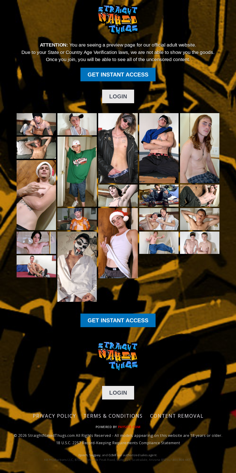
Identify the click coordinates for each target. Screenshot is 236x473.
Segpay (94, 455)
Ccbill (112, 455)
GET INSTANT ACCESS (118, 74)
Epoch (83, 455)
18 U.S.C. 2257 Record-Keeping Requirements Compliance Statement (118, 442)
